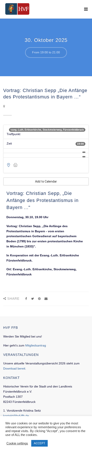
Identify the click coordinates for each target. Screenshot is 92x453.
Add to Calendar (46, 181)
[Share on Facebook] (26, 298)
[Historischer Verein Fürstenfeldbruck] (17, 9)
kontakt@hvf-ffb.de (16, 415)
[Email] (46, 298)
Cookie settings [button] (17, 443)
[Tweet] (32, 298)
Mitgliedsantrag (35, 345)
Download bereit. (14, 368)
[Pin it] (39, 298)
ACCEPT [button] (39, 443)
